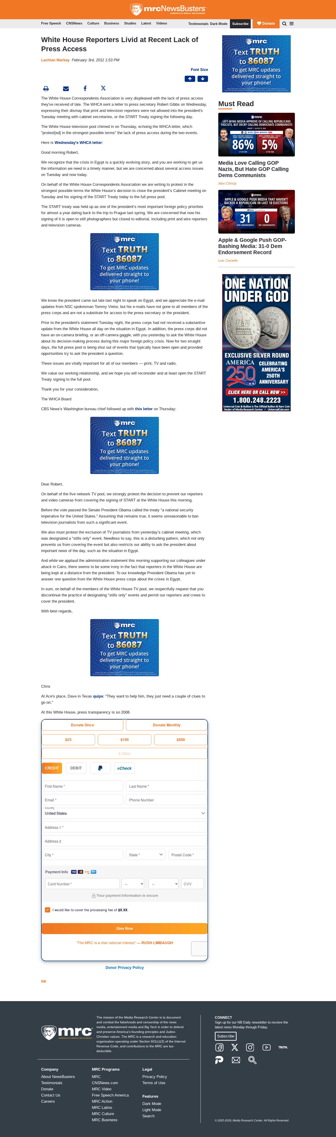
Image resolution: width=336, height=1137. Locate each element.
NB (43, 981)
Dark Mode (218, 24)
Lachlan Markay (55, 60)
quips (98, 696)
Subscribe (240, 24)
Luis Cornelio (228, 260)
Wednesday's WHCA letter (78, 142)
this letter (144, 409)
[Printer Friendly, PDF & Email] (66, 89)
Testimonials (198, 24)
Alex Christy (227, 183)
